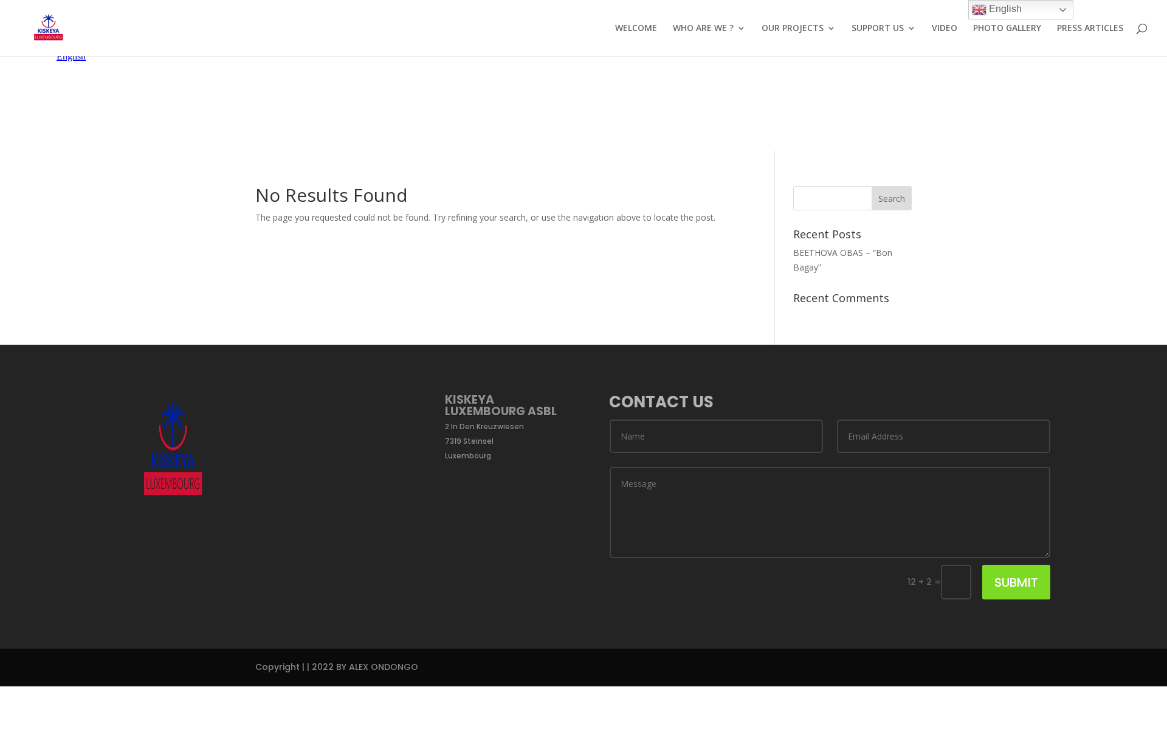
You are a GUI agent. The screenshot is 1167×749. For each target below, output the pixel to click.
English (1004, 9)
